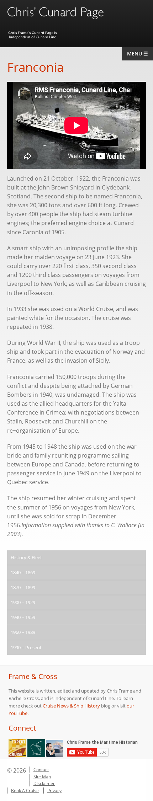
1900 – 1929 (23, 602)
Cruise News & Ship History (71, 706)
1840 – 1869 (23, 572)
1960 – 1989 (23, 632)
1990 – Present (26, 647)
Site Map (42, 777)
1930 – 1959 (23, 617)
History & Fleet (26, 557)
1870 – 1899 (23, 587)
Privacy (54, 790)
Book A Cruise (25, 790)
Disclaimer (44, 783)
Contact (41, 770)
